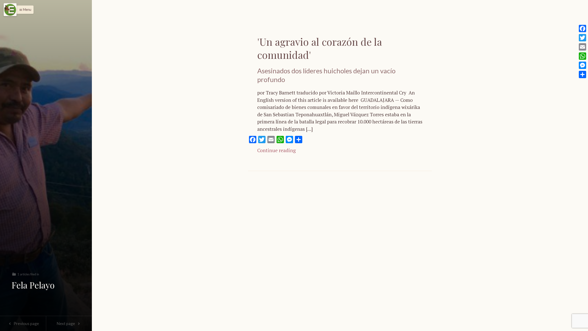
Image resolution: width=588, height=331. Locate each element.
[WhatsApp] (582, 56)
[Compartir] (582, 74)
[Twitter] (582, 37)
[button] (24, 10)
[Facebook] (582, 28)
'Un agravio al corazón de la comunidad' (319, 48)
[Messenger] (582, 65)
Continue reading (276, 150)
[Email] (582, 46)
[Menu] (10, 9)
